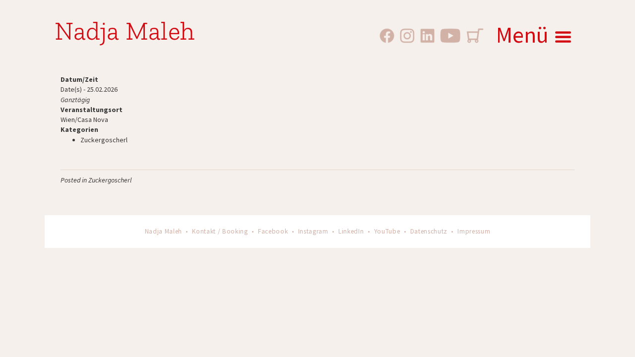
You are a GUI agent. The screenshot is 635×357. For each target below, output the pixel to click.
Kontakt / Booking (220, 231)
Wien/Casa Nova (84, 119)
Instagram (313, 231)
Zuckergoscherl (103, 139)
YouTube (387, 231)
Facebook (273, 231)
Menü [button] (522, 34)
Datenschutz (428, 231)
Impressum (473, 231)
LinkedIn (351, 231)
